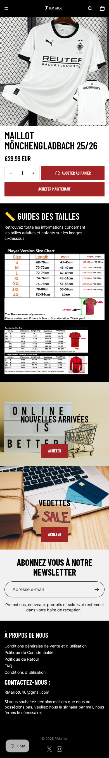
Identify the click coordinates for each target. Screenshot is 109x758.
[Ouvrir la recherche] (90, 8)
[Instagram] (59, 749)
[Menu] (6, 8)
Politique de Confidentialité (28, 652)
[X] (49, 749)
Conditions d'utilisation (25, 672)
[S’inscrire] (96, 589)
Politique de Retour (21, 659)
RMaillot (60, 738)
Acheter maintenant (54, 189)
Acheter (54, 451)
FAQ (8, 665)
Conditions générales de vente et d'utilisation (45, 646)
